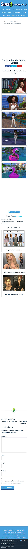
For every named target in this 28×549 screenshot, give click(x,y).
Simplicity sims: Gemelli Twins (14, 250)
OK (21, 540)
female (6, 221)
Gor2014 (18, 216)
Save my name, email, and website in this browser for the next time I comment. (12, 482)
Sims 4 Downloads (14, 4)
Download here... (14, 212)
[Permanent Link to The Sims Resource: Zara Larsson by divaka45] (14, 268)
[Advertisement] (14, 42)
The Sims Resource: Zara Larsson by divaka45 (14, 272)
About (25, 540)
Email (3, 463)
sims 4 (14, 221)
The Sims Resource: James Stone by (14, 294)
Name (3, 455)
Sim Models (9, 219)
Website (3, 471)
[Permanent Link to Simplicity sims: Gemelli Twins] (14, 246)
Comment (4, 436)
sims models (20, 221)
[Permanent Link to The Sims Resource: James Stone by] (14, 291)
